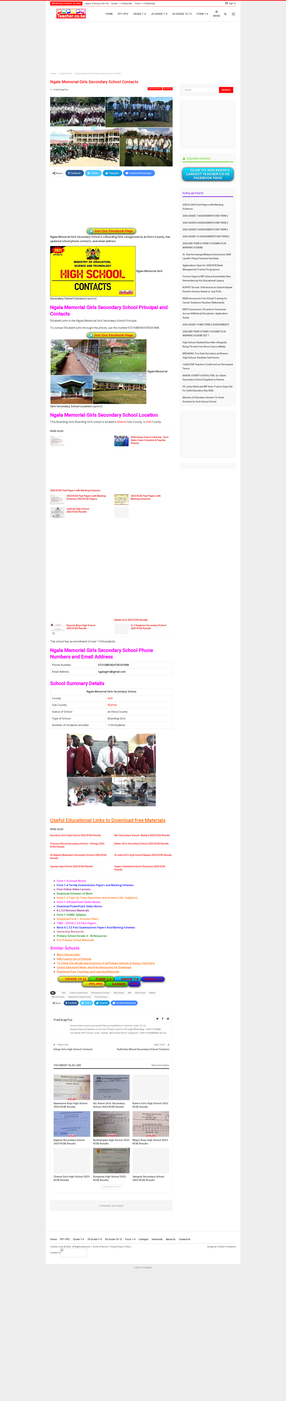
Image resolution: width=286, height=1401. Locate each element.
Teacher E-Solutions (226, 1246)
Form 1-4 (202, 13)
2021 (64, 993)
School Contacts (101, 997)
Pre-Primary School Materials (75, 940)
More (216, 15)
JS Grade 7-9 (159, 13)
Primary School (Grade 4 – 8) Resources (82, 936)
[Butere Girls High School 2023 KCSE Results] (151, 1087)
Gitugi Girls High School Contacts (73, 1049)
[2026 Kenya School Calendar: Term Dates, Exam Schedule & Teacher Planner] (121, 441)
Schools (168, 89)
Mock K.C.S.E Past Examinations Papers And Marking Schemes (96, 927)
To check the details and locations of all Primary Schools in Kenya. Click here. (106, 963)
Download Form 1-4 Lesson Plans (77, 919)
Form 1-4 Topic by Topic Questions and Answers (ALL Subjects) (97, 897)
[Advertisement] (144, 47)
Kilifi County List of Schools (74, 959)
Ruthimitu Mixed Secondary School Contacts (143, 1049)
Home (109, 13)
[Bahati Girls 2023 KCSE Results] (121, 512)
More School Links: (68, 954)
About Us (170, 1239)
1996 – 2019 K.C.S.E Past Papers (76, 923)
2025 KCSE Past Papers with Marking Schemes (75, 490)
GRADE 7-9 (130, 979)
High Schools (155, 89)
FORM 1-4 (103, 979)
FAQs (127, 1246)
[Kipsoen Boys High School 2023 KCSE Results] (57, 629)
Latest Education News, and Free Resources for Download (94, 967)
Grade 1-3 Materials (121, 3)
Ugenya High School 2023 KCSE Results (71, 866)
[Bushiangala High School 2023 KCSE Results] (111, 1124)
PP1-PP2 (123, 13)
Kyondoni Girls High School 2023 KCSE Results (75, 835)
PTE (134, 984)
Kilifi (148, 422)
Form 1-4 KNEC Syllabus (71, 915)
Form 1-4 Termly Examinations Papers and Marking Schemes (95, 885)
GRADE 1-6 (153, 979)
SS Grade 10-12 (182, 13)
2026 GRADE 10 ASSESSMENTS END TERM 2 (206, 236)
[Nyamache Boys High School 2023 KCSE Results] (72, 1087)
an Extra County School (79, 993)
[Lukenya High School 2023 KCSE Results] (57, 512)
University (157, 1239)
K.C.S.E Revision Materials (73, 910)
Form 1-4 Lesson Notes (71, 881)
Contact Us (184, 1239)
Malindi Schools (58, 997)
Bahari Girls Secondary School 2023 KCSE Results (141, 843)
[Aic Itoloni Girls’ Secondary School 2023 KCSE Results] (111, 1087)
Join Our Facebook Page (113, 231)
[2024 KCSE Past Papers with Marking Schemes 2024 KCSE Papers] (57, 499)
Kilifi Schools (140, 993)
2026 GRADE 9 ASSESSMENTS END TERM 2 (205, 229)
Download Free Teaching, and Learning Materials (88, 971)
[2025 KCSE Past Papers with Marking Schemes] (57, 441)
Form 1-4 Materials (145, 3)
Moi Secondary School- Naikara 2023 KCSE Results (142, 835)
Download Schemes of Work (75, 893)
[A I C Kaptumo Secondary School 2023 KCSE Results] (121, 629)
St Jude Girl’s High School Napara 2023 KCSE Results (143, 855)
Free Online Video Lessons (74, 889)
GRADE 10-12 (75, 979)
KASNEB (119, 984)
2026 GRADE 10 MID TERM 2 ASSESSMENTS (206, 324)
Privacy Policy (116, 1246)
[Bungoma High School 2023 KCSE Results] (111, 1160)
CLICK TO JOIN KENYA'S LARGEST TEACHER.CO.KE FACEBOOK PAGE (208, 174)
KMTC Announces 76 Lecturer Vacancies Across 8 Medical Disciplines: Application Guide (205, 313)
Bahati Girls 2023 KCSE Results (131, 620)
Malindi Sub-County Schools (80, 997)
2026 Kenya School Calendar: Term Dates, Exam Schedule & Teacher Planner (150, 440)
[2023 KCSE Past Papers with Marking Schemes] (121, 499)
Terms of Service (100, 1246)
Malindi (121, 422)
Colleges (143, 1239)
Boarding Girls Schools (100, 993)
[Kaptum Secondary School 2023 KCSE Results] (72, 1124)
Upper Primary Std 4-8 (97, 3)
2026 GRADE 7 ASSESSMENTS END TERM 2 (205, 215)
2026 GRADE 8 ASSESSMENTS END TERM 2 (205, 222)
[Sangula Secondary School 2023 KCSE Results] (151, 1160)
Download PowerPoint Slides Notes (79, 906)
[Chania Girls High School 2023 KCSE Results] (72, 1160)
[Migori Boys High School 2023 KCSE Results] (151, 1124)
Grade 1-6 (139, 13)
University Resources (70, 931)
